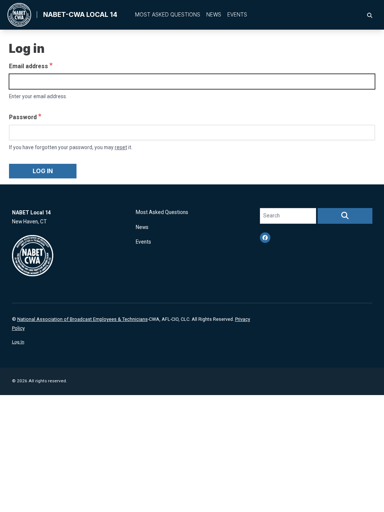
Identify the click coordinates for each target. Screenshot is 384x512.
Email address (28, 66)
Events (237, 15)
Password (23, 117)
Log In (18, 341)
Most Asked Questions (167, 15)
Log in (43, 171)
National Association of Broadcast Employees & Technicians (82, 319)
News (213, 15)
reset (121, 147)
